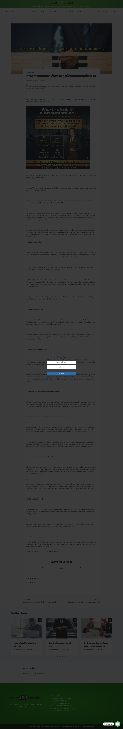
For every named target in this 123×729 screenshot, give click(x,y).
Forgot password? (71, 370)
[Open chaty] (117, 724)
